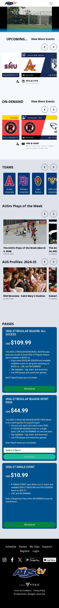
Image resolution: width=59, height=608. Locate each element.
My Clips (35, 546)
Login (36, 551)
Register (25, 551)
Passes (23, 546)
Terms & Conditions (22, 590)
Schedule (11, 546)
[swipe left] (44, 47)
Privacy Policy (39, 590)
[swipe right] (53, 47)
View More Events (43, 39)
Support (47, 546)
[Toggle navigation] (51, 3)
